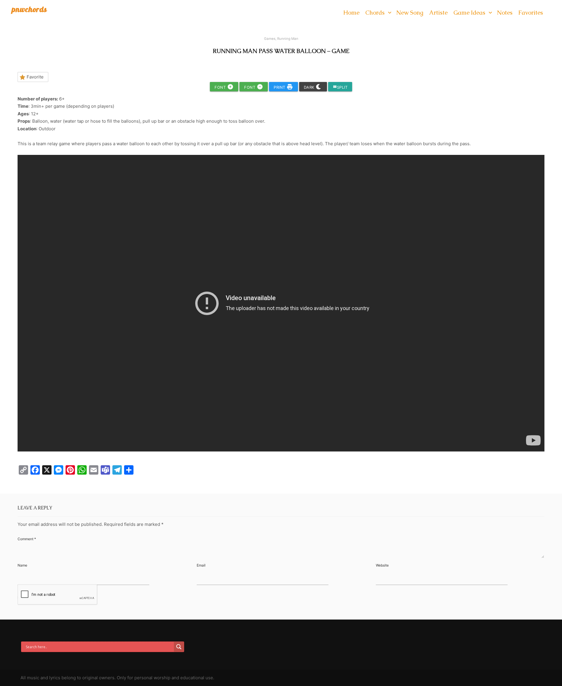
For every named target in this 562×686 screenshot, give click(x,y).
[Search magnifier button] (179, 647)
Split (340, 87)
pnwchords (29, 9)
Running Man (287, 39)
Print (280, 87)
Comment (27, 539)
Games (269, 39)
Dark (310, 87)
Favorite (35, 77)
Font (221, 87)
